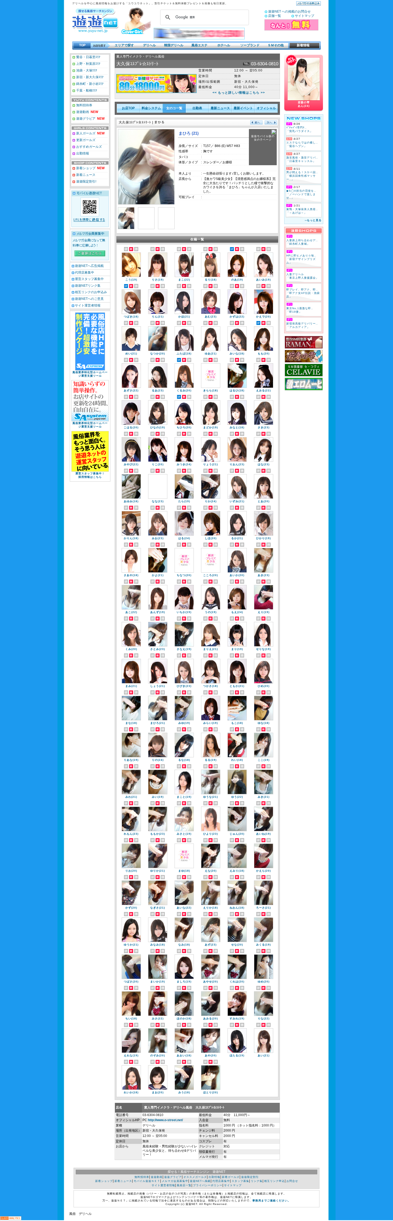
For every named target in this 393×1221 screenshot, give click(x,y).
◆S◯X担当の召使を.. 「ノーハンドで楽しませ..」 (301, 194)
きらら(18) (210, 390)
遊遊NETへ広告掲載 (89, 266)
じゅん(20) (237, 833)
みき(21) (263, 796)
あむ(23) (211, 316)
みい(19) (158, 796)
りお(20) (131, 870)
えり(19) (263, 612)
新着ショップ (85, 168)
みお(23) (158, 538)
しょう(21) (157, 686)
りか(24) (211, 501)
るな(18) (184, 759)
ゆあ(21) (211, 353)
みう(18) (184, 1092)
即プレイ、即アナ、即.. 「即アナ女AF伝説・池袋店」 (303, 293)
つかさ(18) (210, 686)
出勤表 (197, 108)
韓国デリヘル (173, 45)
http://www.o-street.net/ (165, 1120)
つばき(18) (131, 316)
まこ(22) (184, 279)
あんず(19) (157, 612)
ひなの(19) (157, 427)
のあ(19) (237, 279)
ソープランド (250, 45)
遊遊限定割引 (250, 1176)
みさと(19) (184, 833)
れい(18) (237, 759)
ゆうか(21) (131, 944)
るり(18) (211, 279)
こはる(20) (131, 427)
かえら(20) (263, 870)
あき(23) (263, 575)
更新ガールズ (85, 140)
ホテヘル (223, 45)
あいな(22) (184, 907)
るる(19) (211, 759)
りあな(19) (131, 759)
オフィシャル (266, 108)
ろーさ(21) (263, 907)
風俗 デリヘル (80, 1214)
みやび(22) (131, 464)
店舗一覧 (274, 16)
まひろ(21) (157, 722)
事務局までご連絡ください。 (271, 1200)
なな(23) (158, 501)
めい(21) (131, 353)
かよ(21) (158, 575)
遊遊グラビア (85, 118)
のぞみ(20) (157, 1055)
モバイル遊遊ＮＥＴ (147, 1181)
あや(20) (211, 1055)
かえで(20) (263, 316)
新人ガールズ (90, 133)
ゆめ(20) (263, 981)
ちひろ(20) (184, 427)
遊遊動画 (82, 112)
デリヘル (149, 45)
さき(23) (263, 427)
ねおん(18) (237, 907)
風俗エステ (199, 45)
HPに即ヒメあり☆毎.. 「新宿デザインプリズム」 (301, 259)
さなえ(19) (184, 649)
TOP (82, 45)
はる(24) (184, 538)
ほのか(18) (184, 1018)
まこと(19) (184, 796)
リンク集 (257, 1181)
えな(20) (211, 870)
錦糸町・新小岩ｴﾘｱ (89, 84)
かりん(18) (131, 538)
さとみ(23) (157, 649)
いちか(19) (184, 612)
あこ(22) (131, 612)
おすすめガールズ (88, 147)
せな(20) (237, 944)
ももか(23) (157, 833)
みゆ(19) (184, 722)
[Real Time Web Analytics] (10, 1218)
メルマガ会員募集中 (175, 1181)
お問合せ (292, 1181)
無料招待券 (83, 105)
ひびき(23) (184, 686)
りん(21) (158, 316)
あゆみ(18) (131, 501)
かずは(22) (237, 316)
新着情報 (302, 45)
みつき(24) (184, 464)
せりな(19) (263, 649)
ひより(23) (210, 833)
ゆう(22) (237, 796)
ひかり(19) (263, 538)
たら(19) (184, 501)
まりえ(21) (210, 649)
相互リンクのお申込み (91, 292)
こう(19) (131, 279)
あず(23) (211, 944)
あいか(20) (237, 575)
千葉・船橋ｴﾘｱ (86, 90)
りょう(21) (210, 464)
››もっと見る (313, 220)
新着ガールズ (231, 1176)
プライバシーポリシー (207, 1185)
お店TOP (128, 108)
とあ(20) (263, 501)
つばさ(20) (131, 981)
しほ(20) (211, 538)
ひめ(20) (263, 686)
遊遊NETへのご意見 (89, 299)
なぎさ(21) (157, 907)
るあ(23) (158, 390)
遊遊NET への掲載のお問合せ (289, 11)
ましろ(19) (184, 981)
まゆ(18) (184, 870)
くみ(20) (131, 649)
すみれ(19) (237, 1018)
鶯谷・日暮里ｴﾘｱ (87, 57)
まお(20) (158, 1092)
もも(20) (263, 353)
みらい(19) (210, 722)
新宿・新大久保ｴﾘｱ (89, 77)
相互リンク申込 (274, 1181)
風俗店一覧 (184, 1185)
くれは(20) (237, 981)
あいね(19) (263, 833)
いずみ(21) (237, 501)
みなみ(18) (157, 944)
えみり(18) (237, 870)
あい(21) (263, 1055)
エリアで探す (124, 45)
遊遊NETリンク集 (88, 286)
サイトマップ (304, 16)
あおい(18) (184, 1055)
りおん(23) (237, 464)
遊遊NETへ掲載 (200, 1181)
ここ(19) (263, 759)
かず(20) (131, 907)
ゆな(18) (263, 722)
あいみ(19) (263, 279)
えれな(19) (131, 1055)
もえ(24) (237, 612)
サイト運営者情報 (88, 305)
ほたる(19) (237, 1055)
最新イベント (243, 108)
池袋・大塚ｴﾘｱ (86, 70)
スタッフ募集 (240, 1181)
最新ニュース (220, 108)
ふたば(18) (184, 353)
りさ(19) (158, 279)
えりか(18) (210, 907)
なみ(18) (184, 944)
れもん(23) (131, 833)
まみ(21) (131, 686)
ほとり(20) (210, 1092)
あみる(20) (210, 1018)
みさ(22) (158, 1018)
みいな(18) (237, 353)
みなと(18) (237, 427)
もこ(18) (237, 722)
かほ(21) (184, 316)
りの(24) (158, 759)
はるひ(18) (237, 390)
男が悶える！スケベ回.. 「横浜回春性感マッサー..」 (302, 176)
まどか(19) (210, 427)
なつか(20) (157, 353)
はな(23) (263, 464)
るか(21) (237, 538)
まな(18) (131, 722)
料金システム (151, 108)
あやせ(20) (210, 981)
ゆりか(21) (157, 870)
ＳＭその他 (276, 45)
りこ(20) (158, 464)
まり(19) (237, 649)
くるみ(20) (184, 390)
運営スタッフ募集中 (89, 279)
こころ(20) (210, 575)
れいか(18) (131, 1092)
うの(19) (211, 612)
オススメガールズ (195, 1176)
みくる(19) (263, 944)
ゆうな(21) (210, 796)
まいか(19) (157, 981)
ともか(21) (237, 686)
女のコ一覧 (174, 108)
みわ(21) (131, 796)
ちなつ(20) (184, 575)
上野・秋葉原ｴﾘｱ (87, 64)
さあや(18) (131, 575)
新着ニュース (85, 175)
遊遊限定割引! (85, 181)
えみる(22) (263, 390)
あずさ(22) (131, 390)
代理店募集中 (84, 272)
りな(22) (263, 1018)
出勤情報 (82, 153)
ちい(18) (131, 1018)
